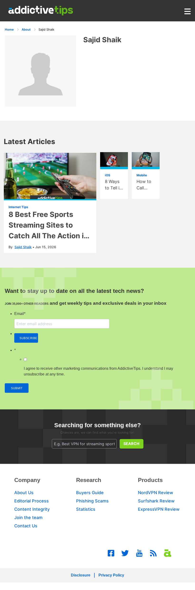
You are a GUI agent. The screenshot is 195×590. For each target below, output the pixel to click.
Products (150, 480)
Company (27, 480)
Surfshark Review (156, 500)
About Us (24, 492)
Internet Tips (18, 207)
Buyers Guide (90, 492)
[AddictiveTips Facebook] (111, 553)
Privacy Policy (111, 575)
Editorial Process (31, 500)
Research (88, 480)
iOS (107, 175)
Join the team (28, 517)
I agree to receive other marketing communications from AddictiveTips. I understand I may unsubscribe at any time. (98, 371)
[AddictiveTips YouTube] (139, 553)
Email (19, 314)
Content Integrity (32, 509)
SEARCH (131, 443)
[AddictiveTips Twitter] (125, 553)
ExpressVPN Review (159, 509)
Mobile (141, 175)
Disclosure (80, 575)
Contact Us (25, 525)
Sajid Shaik (23, 247)
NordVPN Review (155, 492)
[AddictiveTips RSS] (153, 553)
